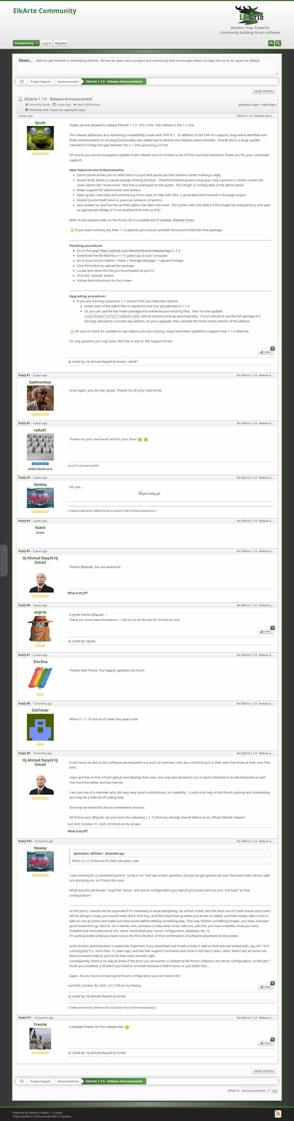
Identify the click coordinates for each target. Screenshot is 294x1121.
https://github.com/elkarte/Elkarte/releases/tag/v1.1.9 (140, 250)
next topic (269, 104)
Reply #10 (24, 841)
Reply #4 (24, 521)
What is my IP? (78, 593)
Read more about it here (36, 70)
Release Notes (183, 220)
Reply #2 (24, 423)
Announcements (68, 81)
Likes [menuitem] (268, 351)
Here (86, 70)
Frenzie (40, 1024)
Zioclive (40, 662)
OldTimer (40, 710)
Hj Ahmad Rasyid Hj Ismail (40, 560)
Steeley (40, 484)
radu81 (40, 430)
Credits (57, 1113)
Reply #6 (24, 605)
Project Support (41, 81)
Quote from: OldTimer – (99, 853)
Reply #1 (24, 375)
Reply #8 (24, 703)
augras (40, 612)
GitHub (254, 60)
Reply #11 (24, 1018)
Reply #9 (24, 753)
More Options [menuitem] (264, 91)
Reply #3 (24, 477)
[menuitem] (278, 43)
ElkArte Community (44, 10)
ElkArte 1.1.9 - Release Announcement (114, 81)
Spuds (40, 123)
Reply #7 (24, 655)
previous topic (249, 104)
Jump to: (234, 1090)
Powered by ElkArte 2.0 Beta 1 (32, 1113)
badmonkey (40, 382)
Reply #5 (24, 551)
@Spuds (87, 567)
